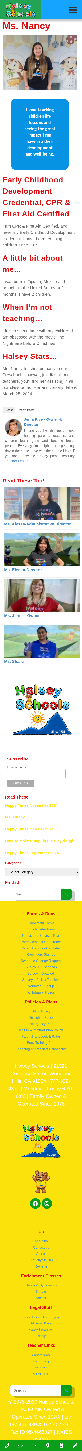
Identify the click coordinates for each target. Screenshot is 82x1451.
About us (41, 1241)
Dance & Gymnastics (41, 1285)
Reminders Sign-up (41, 954)
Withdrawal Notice (41, 992)
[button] (73, 10)
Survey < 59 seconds (41, 967)
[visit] (61, 1445)
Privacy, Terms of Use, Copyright (41, 1317)
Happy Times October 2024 (29, 829)
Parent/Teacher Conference (41, 942)
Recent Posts (26, 409)
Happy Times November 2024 (31, 805)
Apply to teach (41, 1373)
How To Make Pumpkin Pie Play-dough (39, 841)
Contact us (41, 1247)
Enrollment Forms (41, 923)
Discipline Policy (41, 1017)
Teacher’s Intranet (41, 1354)
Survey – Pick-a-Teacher (41, 980)
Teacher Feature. (17, 461)
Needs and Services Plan (41, 935)
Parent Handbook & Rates (41, 948)
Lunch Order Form (41, 929)
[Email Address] (34, 1445)
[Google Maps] (48, 1445)
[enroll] (75, 1445)
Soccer (41, 1298)
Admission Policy (41, 1323)
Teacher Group (41, 1361)
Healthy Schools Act (41, 1329)
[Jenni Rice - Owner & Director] (13, 434)
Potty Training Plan (41, 1043)
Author (9, 409)
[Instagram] (47, 1203)
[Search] (66, 894)
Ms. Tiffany (15, 817)
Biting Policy (41, 1011)
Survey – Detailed (41, 973)
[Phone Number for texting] (20, 1445)
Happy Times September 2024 (32, 853)
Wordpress (41, 1367)
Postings (41, 1336)
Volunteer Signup (41, 986)
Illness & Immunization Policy (41, 1030)
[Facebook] (35, 1203)
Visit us (41, 1254)
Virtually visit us (41, 1260)
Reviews (41, 1266)
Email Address (16, 767)
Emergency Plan (41, 1024)
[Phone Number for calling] (7, 1445)
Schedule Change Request (41, 961)
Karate (41, 1291)
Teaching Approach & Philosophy (41, 1049)
